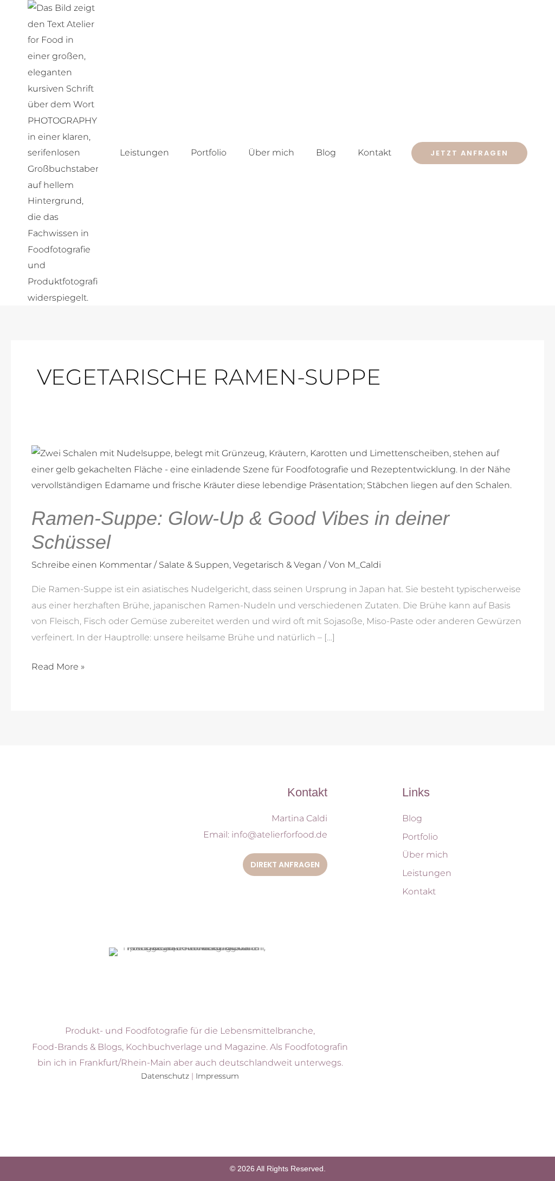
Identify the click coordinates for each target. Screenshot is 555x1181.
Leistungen (144, 152)
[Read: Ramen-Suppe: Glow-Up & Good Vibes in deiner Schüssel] (277, 469)
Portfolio (209, 152)
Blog (326, 152)
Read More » (58, 665)
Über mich (271, 152)
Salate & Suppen (194, 565)
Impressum (217, 1076)
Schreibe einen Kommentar (91, 565)
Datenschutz (165, 1076)
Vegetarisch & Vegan (277, 565)
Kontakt (374, 152)
